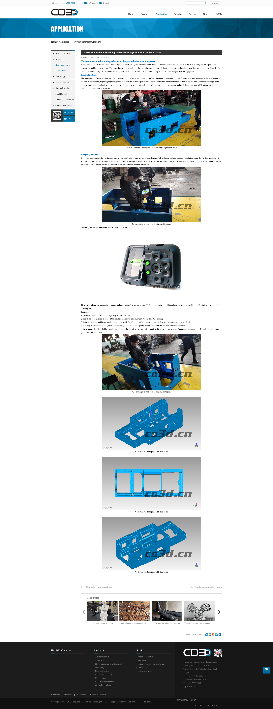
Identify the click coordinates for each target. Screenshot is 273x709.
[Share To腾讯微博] (216, 634)
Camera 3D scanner (98, 695)
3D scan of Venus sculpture (102, 623)
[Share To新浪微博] (213, 634)
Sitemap (147, 702)
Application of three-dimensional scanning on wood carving (134, 623)
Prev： (96, 587)
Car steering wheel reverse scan (167, 623)
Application (64, 42)
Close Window (190, 634)
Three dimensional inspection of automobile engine (199, 623)
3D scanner (67, 695)
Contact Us (216, 705)
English (215, 3)
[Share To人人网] (220, 634)
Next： (206, 587)
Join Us (207, 705)
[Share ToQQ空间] (210, 634)
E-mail (106, 3)
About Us (198, 705)
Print (200, 634)
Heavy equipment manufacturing (86, 42)
